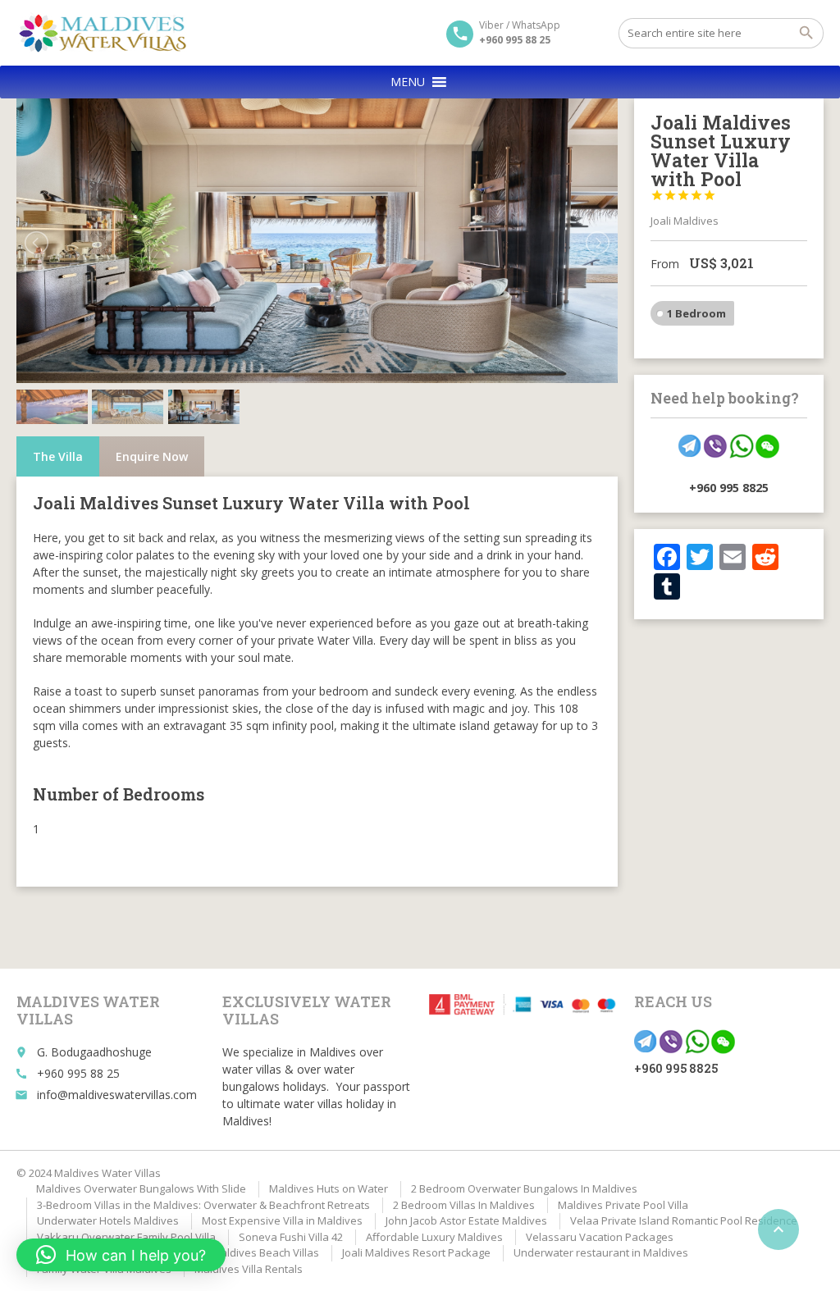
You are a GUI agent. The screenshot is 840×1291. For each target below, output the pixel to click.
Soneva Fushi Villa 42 (291, 1236)
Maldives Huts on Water (328, 1188)
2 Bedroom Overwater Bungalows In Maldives (524, 1188)
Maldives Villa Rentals (248, 1268)
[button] (407, 82)
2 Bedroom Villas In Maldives (464, 1204)
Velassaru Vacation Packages (599, 1236)
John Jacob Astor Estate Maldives (466, 1220)
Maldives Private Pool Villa (623, 1204)
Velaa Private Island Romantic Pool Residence (683, 1220)
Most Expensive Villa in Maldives (282, 1220)
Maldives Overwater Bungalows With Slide (141, 1188)
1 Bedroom (696, 313)
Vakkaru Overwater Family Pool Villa (126, 1236)
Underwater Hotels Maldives (108, 1220)
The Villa (58, 456)
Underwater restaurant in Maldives (601, 1252)
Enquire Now (152, 456)
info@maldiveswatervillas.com (117, 1094)
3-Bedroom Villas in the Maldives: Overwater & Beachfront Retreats (203, 1204)
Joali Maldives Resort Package (416, 1252)
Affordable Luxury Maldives (434, 1236)
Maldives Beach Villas (265, 1252)
